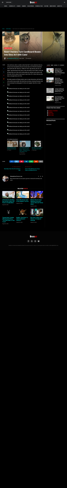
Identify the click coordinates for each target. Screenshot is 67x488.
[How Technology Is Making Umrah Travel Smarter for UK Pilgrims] (50, 98)
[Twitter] (3, 72)
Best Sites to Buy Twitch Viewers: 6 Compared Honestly (36, 219)
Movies (55, 65)
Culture (46, 6)
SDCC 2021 (51, 113)
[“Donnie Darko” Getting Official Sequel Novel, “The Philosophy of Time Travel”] (8, 212)
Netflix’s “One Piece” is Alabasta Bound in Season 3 (22, 219)
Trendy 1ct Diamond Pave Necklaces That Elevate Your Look (59, 90)
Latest (48, 65)
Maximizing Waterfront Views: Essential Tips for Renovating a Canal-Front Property (59, 81)
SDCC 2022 (51, 115)
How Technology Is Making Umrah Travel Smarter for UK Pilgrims (59, 98)
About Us (59, 6)
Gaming (24, 6)
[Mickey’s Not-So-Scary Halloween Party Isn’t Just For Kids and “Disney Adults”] (36, 194)
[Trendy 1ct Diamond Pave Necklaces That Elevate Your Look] (50, 90)
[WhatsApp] (3, 82)
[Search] (64, 2)
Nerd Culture (8, 48)
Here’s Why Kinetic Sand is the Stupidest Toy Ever (22, 200)
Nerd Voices (53, 6)
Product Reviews (53, 110)
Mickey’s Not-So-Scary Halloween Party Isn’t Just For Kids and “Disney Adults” (36, 202)
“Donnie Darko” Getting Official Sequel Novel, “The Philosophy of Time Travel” (8, 219)
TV (58, 65)
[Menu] (2, 2)
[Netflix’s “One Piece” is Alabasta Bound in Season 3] (22, 212)
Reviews (62, 65)
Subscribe (8, 2)
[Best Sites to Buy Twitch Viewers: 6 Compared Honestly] (36, 212)
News (5, 6)
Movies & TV (12, 6)
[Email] (3, 85)
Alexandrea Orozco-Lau (13, 58)
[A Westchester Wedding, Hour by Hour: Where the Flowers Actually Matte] (8, 194)
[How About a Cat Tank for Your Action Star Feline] (37, 144)
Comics (18, 6)
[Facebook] (3, 68)
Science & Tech (39, 6)
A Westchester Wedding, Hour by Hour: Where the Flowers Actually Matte (8, 201)
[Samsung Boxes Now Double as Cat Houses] (12, 144)
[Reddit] (3, 78)
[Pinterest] (3, 75)
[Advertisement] (33, 18)
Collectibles (30, 6)
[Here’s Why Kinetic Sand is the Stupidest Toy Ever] (22, 194)
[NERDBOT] (33, 2)
